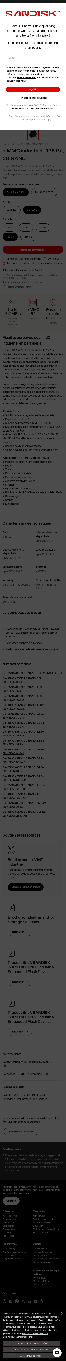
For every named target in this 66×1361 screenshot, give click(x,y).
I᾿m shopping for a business (33, 97)
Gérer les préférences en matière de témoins (31, 1343)
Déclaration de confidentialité (35, 1333)
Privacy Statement (26, 77)
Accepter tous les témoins (31, 1355)
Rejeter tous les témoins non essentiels (31, 1349)
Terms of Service (39, 108)
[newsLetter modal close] (61, 8)
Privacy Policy (19, 108)
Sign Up (33, 89)
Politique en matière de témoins (21, 1337)
